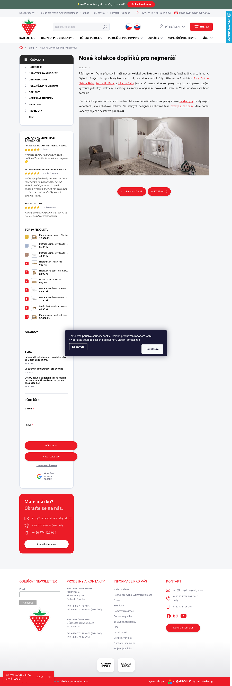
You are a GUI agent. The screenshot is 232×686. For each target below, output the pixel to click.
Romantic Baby (105, 83)
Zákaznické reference (125, 621)
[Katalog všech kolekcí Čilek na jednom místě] (106, 665)
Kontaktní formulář (47, 544)
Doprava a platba (123, 616)
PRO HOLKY (35, 110)
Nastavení (78, 346)
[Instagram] (175, 615)
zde (138, 339)
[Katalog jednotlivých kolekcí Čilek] (126, 665)
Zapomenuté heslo (47, 465)
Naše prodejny (26, 13)
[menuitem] (28, 38)
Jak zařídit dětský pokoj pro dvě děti (44, 368)
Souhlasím (152, 349)
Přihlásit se (51, 445)
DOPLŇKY (34, 92)
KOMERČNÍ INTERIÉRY (41, 98)
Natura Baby (86, 83)
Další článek (157, 191)
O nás (86, 13)
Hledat (105, 26)
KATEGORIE (35, 67)
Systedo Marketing (203, 681)
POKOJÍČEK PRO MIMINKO (43, 85)
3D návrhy (99, 13)
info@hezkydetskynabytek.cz (52, 518)
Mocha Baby (126, 83)
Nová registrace (51, 456)
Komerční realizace (120, 13)
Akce (31, 117)
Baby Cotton (201, 78)
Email (22, 589)
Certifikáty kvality (123, 637)
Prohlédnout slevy (141, 4)
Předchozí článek (133, 191)
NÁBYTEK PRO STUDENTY (43, 73)
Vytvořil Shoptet (156, 681)
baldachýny (186, 101)
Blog (116, 627)
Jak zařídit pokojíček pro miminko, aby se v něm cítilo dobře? (45, 358)
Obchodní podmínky (124, 643)
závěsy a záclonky (182, 106)
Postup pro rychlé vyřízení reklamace (59, 13)
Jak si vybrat (120, 632)
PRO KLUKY (35, 104)
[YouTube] (183, 615)
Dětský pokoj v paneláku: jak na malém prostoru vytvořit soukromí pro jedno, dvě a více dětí (45, 380)
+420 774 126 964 (44, 532)
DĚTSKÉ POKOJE (38, 79)
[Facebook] (168, 615)
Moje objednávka (123, 648)
